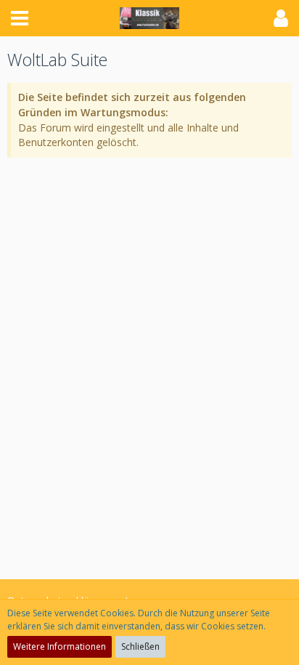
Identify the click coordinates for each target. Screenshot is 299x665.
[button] (19, 18)
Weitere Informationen (59, 646)
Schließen (140, 646)
